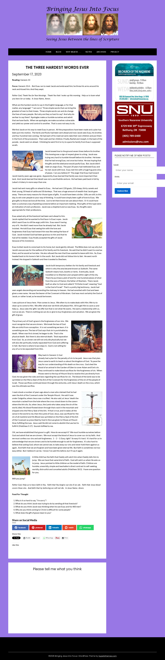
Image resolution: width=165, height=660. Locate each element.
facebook (22, 527)
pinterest (39, 527)
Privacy (115, 51)
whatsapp (87, 527)
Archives (101, 51)
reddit (71, 527)
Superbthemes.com (108, 656)
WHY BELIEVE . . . (73, 51)
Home (48, 51)
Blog (58, 51)
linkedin (55, 527)
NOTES (89, 51)
